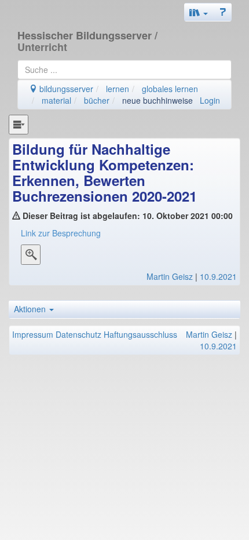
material (56, 100)
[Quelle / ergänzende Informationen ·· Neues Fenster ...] (31, 256)
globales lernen (170, 88)
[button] (199, 12)
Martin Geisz (170, 276)
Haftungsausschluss (140, 334)
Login (210, 100)
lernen (117, 88)
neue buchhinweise (157, 100)
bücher (96, 100)
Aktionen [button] (31, 309)
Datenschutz (78, 334)
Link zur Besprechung (61, 233)
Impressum (32, 334)
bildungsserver (65, 88)
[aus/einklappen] (18, 124)
